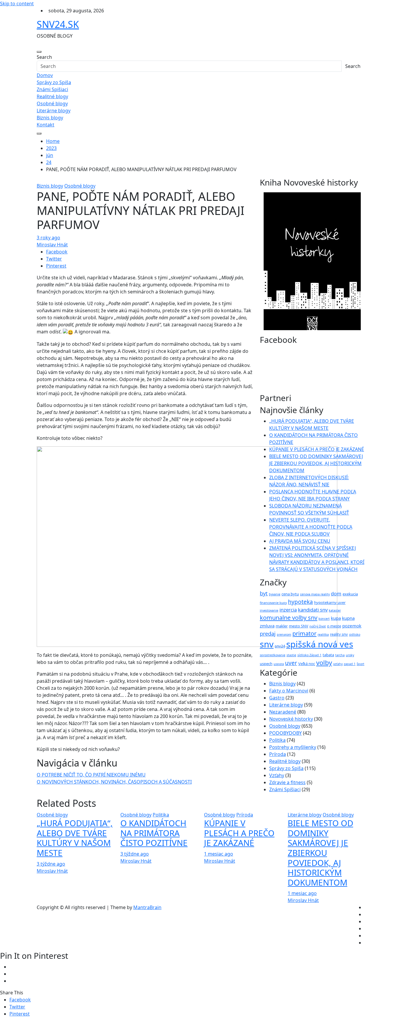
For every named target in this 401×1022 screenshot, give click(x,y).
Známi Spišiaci (52, 89)
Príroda (277, 754)
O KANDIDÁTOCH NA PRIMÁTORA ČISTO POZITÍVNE (154, 832)
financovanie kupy (273, 603)
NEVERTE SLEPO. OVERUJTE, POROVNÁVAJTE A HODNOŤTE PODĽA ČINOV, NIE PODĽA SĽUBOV (310, 527)
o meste (334, 626)
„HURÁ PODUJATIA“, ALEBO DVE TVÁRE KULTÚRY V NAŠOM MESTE (75, 837)
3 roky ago (48, 237)
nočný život (317, 626)
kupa (336, 618)
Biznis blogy (50, 117)
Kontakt (45, 124)
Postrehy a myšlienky (292, 747)
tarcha (340, 655)
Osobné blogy (52, 103)
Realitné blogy (52, 96)
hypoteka (300, 602)
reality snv (339, 634)
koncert (324, 619)
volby (324, 662)
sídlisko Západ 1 (309, 655)
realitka (323, 634)
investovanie (269, 610)
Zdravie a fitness (287, 782)
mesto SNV (298, 626)
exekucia (350, 594)
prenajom (284, 634)
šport (360, 664)
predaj (268, 633)
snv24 (280, 646)
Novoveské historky (291, 719)
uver (291, 663)
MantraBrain (147, 907)
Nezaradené (282, 712)
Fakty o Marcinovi (288, 690)
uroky (350, 655)
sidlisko (354, 634)
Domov (45, 75)
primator (304, 633)
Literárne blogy (53, 110)
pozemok (351, 626)
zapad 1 (349, 664)
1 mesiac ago (218, 854)
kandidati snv (313, 609)
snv (267, 644)
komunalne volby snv (288, 618)
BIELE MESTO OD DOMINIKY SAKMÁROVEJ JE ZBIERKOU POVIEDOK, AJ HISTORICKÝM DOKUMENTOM (316, 463)
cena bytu (290, 594)
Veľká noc (306, 663)
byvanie (274, 594)
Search (44, 57)
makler (282, 626)
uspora (279, 664)
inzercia (288, 609)
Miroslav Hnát (52, 244)
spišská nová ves (319, 644)
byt (264, 593)
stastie (291, 655)
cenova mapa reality (315, 594)
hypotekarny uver (330, 602)
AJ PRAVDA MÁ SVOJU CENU (299, 541)
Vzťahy (276, 775)
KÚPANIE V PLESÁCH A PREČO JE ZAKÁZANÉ (316, 449)
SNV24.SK (58, 24)
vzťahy (338, 664)
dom (336, 593)
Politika (277, 740)
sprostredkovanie (272, 655)
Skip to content (17, 3)
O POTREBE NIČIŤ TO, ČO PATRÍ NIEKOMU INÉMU (91, 774)
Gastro (276, 697)
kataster (335, 610)
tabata (328, 654)
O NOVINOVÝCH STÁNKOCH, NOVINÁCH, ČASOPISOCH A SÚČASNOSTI (114, 782)
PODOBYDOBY (285, 733)
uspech (266, 663)
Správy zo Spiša (54, 82)
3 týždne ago (51, 864)
